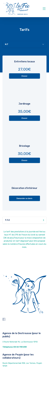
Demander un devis (24, 198)
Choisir (24, 76)
